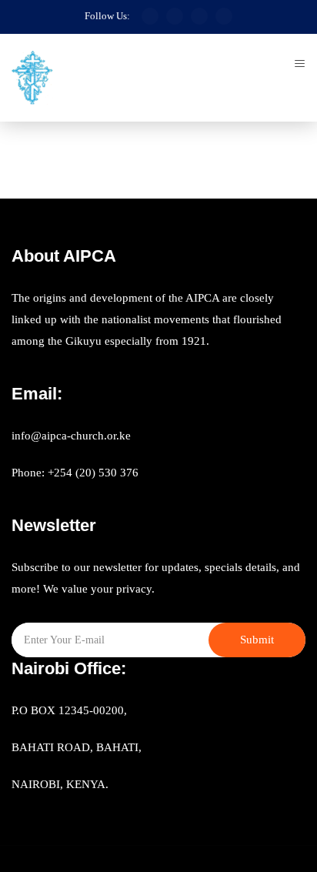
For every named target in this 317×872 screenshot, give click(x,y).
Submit (257, 639)
